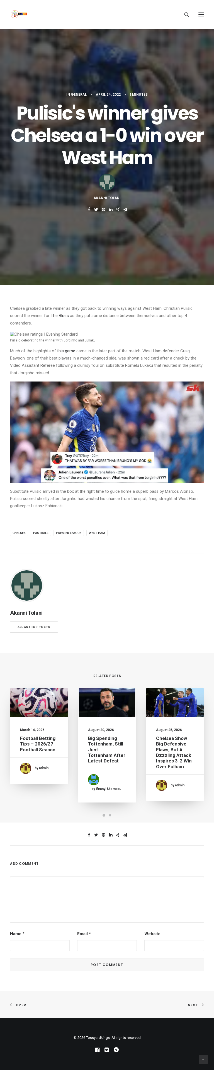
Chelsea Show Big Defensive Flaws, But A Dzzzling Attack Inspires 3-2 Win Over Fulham (174, 752)
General (79, 94)
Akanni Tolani (107, 197)
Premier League (68, 533)
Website (152, 933)
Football (40, 533)
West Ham (97, 533)
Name (17, 933)
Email (84, 933)
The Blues (60, 315)
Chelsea (19, 533)
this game (66, 350)
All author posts (34, 627)
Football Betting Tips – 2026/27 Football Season (37, 743)
